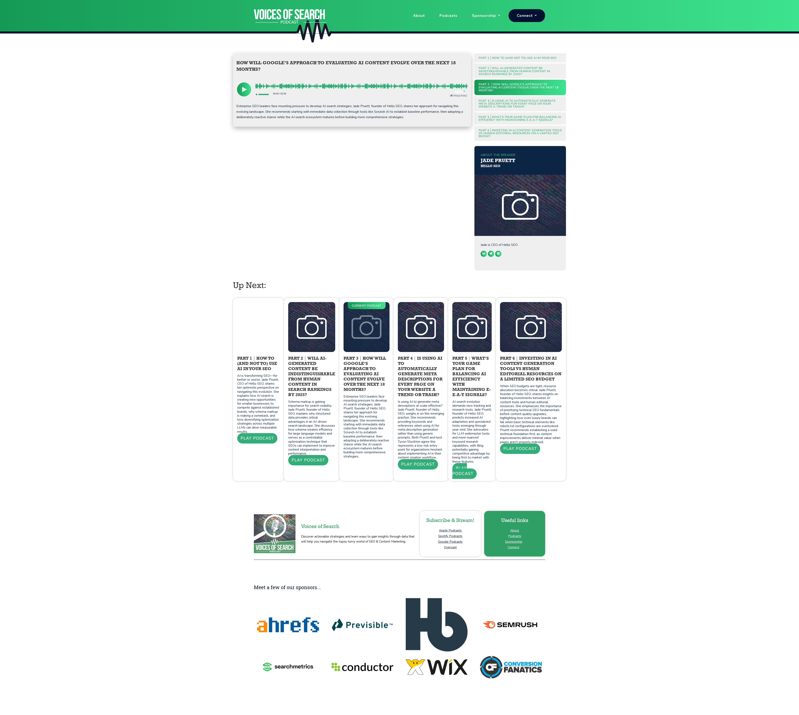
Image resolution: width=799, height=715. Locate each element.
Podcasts (448, 15)
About (419, 15)
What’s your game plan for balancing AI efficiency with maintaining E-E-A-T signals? (520, 118)
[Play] (244, 89)
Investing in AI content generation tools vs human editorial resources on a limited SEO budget (520, 133)
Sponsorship (484, 15)
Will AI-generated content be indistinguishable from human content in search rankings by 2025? (514, 71)
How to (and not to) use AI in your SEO (517, 58)
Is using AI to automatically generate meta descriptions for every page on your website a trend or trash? (517, 104)
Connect (525, 15)
